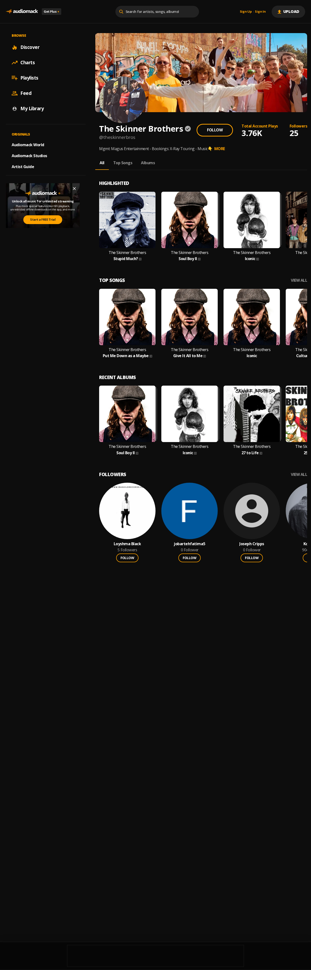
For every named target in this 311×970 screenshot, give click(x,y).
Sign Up (246, 12)
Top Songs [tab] (122, 162)
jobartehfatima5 (189, 543)
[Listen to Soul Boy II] (189, 220)
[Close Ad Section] (74, 188)
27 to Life (250, 452)
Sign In (260, 12)
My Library (32, 108)
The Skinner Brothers (127, 252)
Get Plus (51, 11)
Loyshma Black (127, 543)
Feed (25, 93)
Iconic (250, 258)
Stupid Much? (125, 258)
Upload (291, 11)
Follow (215, 130)
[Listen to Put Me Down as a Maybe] (127, 317)
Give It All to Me (188, 355)
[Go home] (22, 11)
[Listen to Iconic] (252, 220)
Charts (27, 62)
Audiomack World (28, 144)
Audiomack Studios (29, 155)
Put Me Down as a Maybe (126, 355)
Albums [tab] (148, 162)
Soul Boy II (188, 258)
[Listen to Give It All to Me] (189, 317)
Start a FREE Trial (42, 219)
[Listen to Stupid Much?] (127, 220)
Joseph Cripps (251, 543)
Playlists (29, 78)
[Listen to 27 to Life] (252, 414)
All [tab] (102, 162)
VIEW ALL (299, 280)
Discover (29, 47)
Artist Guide (23, 166)
